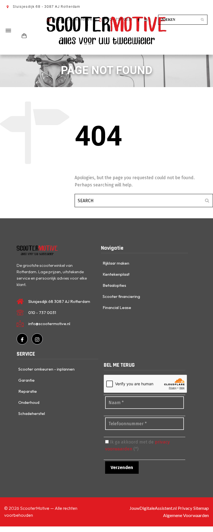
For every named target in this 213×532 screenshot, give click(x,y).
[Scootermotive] (106, 30)
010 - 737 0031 (118, 19)
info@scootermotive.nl (75, 19)
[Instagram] (37, 338)
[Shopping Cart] (23, 36)
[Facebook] (22, 338)
